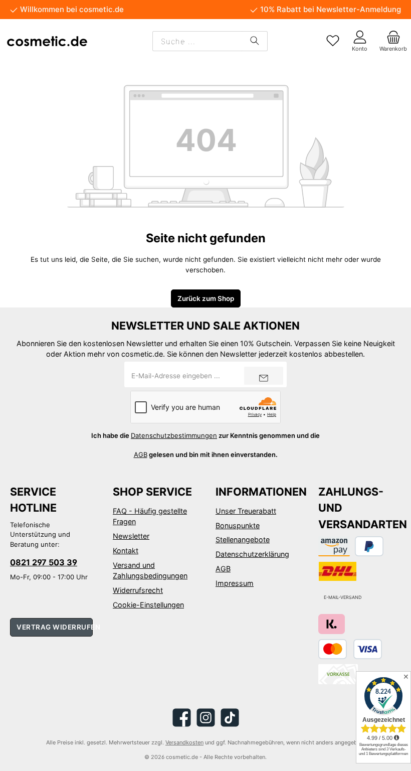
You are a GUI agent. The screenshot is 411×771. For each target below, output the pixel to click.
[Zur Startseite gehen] (47, 41)
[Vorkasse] (338, 674)
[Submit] (264, 375)
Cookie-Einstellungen (148, 604)
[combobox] (197, 41)
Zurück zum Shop (205, 298)
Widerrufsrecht (138, 590)
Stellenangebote (243, 539)
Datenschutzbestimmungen (174, 435)
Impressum (235, 583)
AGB (140, 454)
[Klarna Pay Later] (331, 624)
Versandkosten (184, 742)
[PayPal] (369, 546)
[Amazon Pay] (334, 546)
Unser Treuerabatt (246, 511)
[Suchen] (255, 41)
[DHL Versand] (337, 571)
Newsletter (131, 536)
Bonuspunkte (238, 525)
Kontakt (125, 550)
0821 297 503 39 (43, 562)
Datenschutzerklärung (252, 554)
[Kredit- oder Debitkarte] (350, 649)
